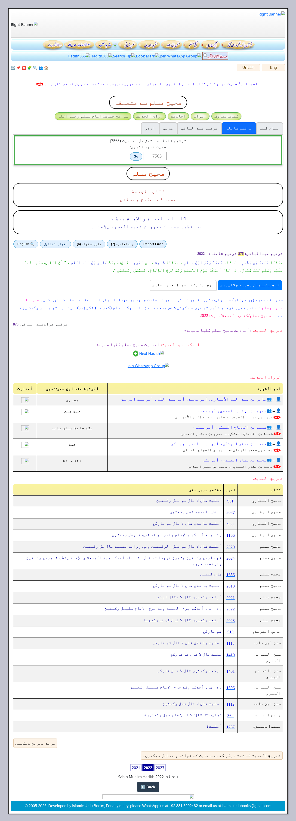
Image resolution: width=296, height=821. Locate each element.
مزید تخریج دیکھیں (35, 743)
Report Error (153, 244)
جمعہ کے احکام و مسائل (148, 199)
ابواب (200, 116)
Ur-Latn (248, 67)
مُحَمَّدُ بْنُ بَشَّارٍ (254, 262)
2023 (160, 767)
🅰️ (24, 67)
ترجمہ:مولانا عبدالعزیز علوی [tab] (183, 285)
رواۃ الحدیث (149, 116)
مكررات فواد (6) (89, 244)
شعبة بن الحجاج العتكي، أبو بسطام (229, 427)
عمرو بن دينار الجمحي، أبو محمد (232, 410)
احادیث (178, 116)
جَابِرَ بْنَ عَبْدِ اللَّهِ (88, 262)
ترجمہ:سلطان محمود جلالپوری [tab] (250, 285)
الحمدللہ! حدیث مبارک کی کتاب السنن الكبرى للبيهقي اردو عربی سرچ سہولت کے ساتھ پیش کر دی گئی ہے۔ (152, 84)
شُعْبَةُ (159, 262)
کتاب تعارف (226, 116)
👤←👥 (274, 399)
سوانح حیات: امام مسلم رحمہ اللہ (93, 116)
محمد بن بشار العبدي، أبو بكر (234, 460)
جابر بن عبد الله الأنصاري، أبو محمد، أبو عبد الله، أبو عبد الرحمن (193, 399)
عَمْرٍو (138, 262)
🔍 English (25, 244)
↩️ (13, 67)
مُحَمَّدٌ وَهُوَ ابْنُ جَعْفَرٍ (202, 262)
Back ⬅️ (148, 786)
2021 (136, 767)
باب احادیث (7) (122, 244)
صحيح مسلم (148, 173)
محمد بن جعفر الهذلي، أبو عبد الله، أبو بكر (219, 443)
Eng (273, 67)
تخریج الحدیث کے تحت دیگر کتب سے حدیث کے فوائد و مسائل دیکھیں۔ (211, 755)
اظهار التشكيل (55, 244)
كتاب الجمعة (148, 191)
